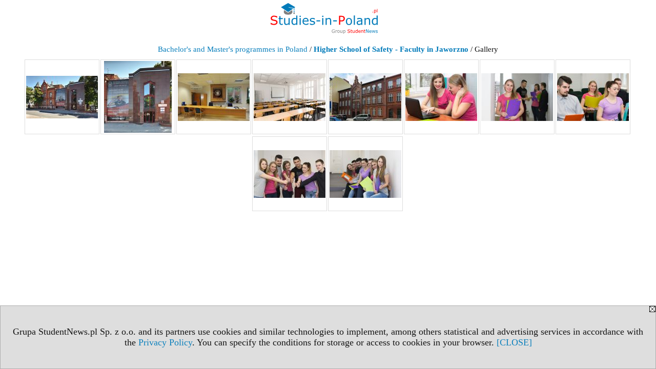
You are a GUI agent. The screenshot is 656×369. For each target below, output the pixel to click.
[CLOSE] (514, 342)
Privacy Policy (165, 342)
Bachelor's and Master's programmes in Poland (233, 49)
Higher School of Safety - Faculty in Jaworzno (391, 49)
